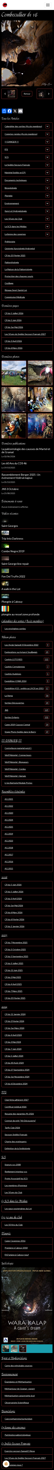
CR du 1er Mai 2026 (14, 327)
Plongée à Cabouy (12, 601)
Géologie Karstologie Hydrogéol (20, 248)
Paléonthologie (12, 262)
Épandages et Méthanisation (18, 1381)
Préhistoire (10, 241)
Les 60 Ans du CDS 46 (14, 463)
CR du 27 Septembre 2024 (17, 1069)
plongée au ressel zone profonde (21, 614)
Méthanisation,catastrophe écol (20, 1395)
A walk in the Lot (11, 589)
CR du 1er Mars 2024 (14, 1028)
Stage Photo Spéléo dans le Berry (26, 731)
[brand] (5, 5)
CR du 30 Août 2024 (14, 1063)
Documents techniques (16, 180)
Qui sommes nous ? (14, 1465)
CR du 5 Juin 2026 (13, 320)
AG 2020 (9, 813)
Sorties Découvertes (26, 702)
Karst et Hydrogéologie (16, 211)
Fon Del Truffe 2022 (13, 576)
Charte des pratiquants (16, 1141)
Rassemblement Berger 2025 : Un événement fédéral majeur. (21, 476)
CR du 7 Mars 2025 (13, 991)
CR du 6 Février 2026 (14, 919)
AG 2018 (9, 847)
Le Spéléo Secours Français (17, 165)
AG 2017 (9, 854)
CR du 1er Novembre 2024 (17, 1076)
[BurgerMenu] (48, 5)
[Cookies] (6, 1463)
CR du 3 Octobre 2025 (15, 949)
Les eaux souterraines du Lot (18, 1208)
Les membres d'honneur (16, 1185)
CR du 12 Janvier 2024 (15, 1014)
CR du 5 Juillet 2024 (14, 1056)
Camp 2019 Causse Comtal (26, 724)
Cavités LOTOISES (26, 659)
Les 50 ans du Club (13, 218)
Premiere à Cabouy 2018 (16, 1248)
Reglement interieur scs (16, 1171)
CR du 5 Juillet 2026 (14, 313)
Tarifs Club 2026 (12, 1127)
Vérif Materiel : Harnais (15, 776)
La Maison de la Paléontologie (18, 269)
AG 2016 (9, 861)
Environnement (12, 203)
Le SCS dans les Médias (16, 226)
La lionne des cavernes (15, 234)
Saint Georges (10, 525)
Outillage (9, 283)
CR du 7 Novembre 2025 (16, 942)
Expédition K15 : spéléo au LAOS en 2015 (26, 688)
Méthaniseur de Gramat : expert (20, 1388)
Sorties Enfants (26, 717)
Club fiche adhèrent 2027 (16, 1100)
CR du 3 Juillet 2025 (14, 963)
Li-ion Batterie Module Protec (18, 783)
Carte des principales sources (18, 1365)
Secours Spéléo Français (16, 1134)
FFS (6, 149)
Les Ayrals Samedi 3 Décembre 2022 (26, 644)
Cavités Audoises (26, 673)
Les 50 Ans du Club (14, 1224)
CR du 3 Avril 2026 (13, 341)
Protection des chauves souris (19, 276)
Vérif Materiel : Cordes (15, 769)
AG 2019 (9, 833)
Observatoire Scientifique (17, 1402)
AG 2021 (9, 799)
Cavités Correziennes (26, 666)
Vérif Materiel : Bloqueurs (16, 762)
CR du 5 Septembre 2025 (16, 956)
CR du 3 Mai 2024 (13, 1042)
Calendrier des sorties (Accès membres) (23, 126)
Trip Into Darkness (12, 538)
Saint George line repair (15, 563)
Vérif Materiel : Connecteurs (18, 755)
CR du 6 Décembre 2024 (16, 1083)
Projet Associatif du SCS (16, 1178)
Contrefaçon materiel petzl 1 (18, 748)
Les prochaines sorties (15, 628)
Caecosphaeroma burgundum (18, 1418)
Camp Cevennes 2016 (15, 1241)
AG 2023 (9, 840)
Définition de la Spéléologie (17, 1148)
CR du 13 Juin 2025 (14, 970)
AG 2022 (9, 806)
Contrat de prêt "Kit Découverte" (20, 1120)
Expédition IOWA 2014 (26, 681)
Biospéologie (11, 188)
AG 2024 (9, 820)
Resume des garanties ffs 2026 (19, 1113)
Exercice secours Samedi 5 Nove (20, 1451)
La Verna (26, 695)
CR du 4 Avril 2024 (13, 1035)
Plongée (8, 195)
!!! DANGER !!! (12, 141)
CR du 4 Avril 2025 (13, 984)
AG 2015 (9, 868)
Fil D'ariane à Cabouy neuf (17, 1254)
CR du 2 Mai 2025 (13, 977)
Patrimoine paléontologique (18, 1435)
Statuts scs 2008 (13, 1164)
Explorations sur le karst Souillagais (26, 652)
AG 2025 (9, 827)
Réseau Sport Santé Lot (16, 290)
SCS (7, 157)
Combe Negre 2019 (13, 551)
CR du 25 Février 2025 (15, 255)
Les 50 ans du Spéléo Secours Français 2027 (25, 334)
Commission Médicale (15, 297)
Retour (27, 93)
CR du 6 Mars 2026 (13, 348)
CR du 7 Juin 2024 (13, 1049)
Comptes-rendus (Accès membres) (21, 134)
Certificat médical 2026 (15, 1106)
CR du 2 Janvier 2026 (14, 926)
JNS (26, 710)
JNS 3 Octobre (10, 489)
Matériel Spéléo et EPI (15, 172)
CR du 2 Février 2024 (14, 1021)
